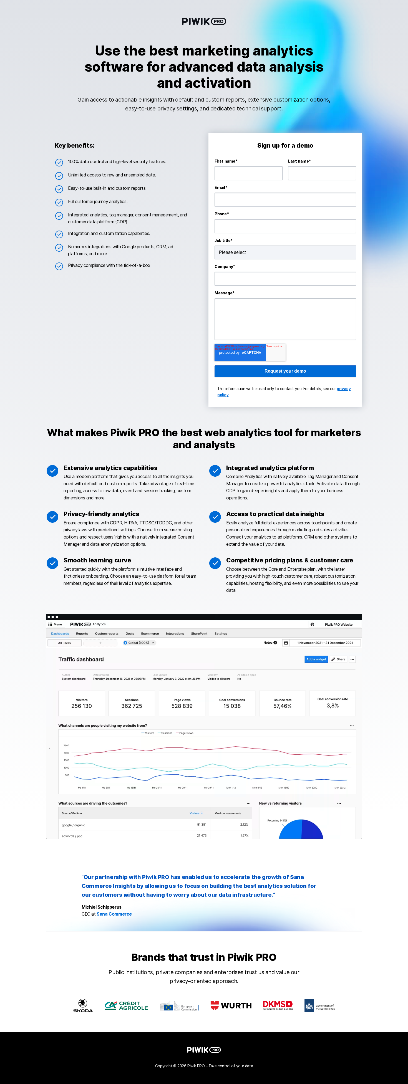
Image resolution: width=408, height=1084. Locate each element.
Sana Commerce (114, 914)
